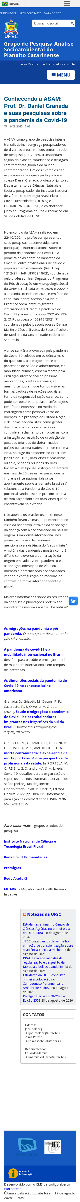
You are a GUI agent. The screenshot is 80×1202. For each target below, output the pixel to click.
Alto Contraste (30, 13)
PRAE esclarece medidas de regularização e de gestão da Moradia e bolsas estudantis (44, 962)
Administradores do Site (59, 64)
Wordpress (12, 1188)
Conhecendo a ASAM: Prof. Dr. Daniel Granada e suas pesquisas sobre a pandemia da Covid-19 (36, 109)
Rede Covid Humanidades (25, 857)
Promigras (12, 867)
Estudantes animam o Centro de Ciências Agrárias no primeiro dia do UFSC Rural (46, 928)
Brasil (14, 4)
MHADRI (11, 889)
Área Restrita (30, 64)
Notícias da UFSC (44, 914)
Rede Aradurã (15, 878)
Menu (63, 75)
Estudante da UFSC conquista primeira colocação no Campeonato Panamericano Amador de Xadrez (44, 981)
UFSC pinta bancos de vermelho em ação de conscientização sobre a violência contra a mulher (48, 945)
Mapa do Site (52, 13)
